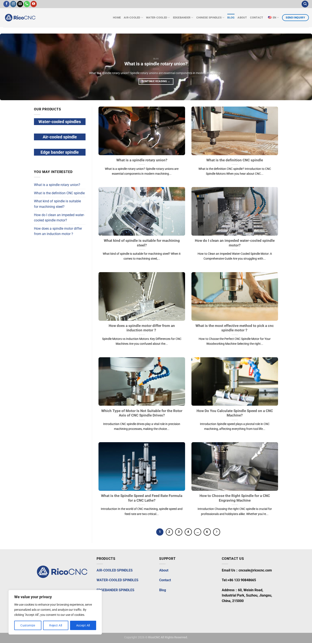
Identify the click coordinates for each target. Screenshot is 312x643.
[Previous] (11, 67)
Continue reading (156, 81)
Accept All (83, 625)
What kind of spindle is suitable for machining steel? (57, 204)
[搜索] (305, 4)
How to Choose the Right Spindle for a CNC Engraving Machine (235, 498)
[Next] (300, 67)
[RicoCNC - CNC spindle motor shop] (29, 17)
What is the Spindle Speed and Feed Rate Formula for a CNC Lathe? (141, 498)
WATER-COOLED (156, 17)
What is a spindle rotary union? (156, 63)
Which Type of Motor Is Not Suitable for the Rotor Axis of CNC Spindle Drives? (141, 413)
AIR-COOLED (132, 17)
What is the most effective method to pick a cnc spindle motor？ (234, 328)
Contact (257, 17)
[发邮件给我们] (20, 4)
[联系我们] (27, 4)
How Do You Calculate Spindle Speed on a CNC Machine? (235, 413)
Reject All (55, 625)
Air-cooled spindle (60, 136)
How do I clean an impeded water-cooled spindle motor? (59, 217)
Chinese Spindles (209, 17)
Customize (27, 625)
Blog (231, 17)
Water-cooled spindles (59, 121)
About (242, 17)
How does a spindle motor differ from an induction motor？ (58, 231)
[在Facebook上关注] (6, 4)
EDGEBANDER (182, 17)
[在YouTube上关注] (34, 4)
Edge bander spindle (60, 152)
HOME (117, 17)
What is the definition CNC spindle (59, 193)
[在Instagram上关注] (13, 4)
